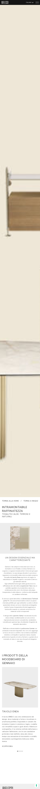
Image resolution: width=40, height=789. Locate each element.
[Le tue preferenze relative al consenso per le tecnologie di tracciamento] (36, 785)
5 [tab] (23, 752)
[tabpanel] (20, 248)
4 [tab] (22, 752)
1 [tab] (21, 495)
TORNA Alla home (10, 501)
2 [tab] (19, 752)
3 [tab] (21, 752)
